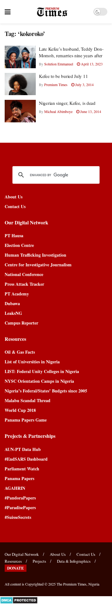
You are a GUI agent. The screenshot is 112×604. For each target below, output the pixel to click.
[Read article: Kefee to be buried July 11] (20, 84)
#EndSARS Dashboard (26, 459)
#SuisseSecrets (18, 517)
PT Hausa (14, 235)
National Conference (24, 274)
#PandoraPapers (20, 497)
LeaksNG (13, 313)
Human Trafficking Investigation (35, 255)
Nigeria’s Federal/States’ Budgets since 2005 (46, 390)
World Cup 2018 (20, 410)
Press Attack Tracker (24, 284)
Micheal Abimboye (58, 111)
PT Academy (17, 293)
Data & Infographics (74, 561)
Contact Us (15, 206)
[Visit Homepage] (52, 12)
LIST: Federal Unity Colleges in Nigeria (42, 371)
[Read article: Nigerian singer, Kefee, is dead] (20, 111)
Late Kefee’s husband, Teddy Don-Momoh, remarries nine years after (71, 52)
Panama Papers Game (26, 420)
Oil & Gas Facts (20, 352)
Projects (39, 561)
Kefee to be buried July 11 (63, 76)
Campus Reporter (21, 323)
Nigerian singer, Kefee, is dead (67, 103)
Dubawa (12, 303)
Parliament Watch (22, 468)
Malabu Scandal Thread (27, 400)
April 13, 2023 (91, 63)
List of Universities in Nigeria (32, 361)
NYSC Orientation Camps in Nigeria (39, 381)
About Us (13, 196)
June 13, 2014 (90, 111)
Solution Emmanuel (58, 63)
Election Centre (19, 245)
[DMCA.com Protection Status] (19, 599)
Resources (13, 561)
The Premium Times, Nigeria (78, 583)
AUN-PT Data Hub (23, 449)
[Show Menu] (8, 11)
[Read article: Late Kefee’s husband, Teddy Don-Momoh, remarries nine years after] (20, 57)
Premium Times (56, 84)
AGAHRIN (15, 488)
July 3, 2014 (84, 84)
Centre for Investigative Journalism (38, 264)
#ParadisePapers (20, 507)
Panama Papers (19, 478)
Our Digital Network (22, 554)
